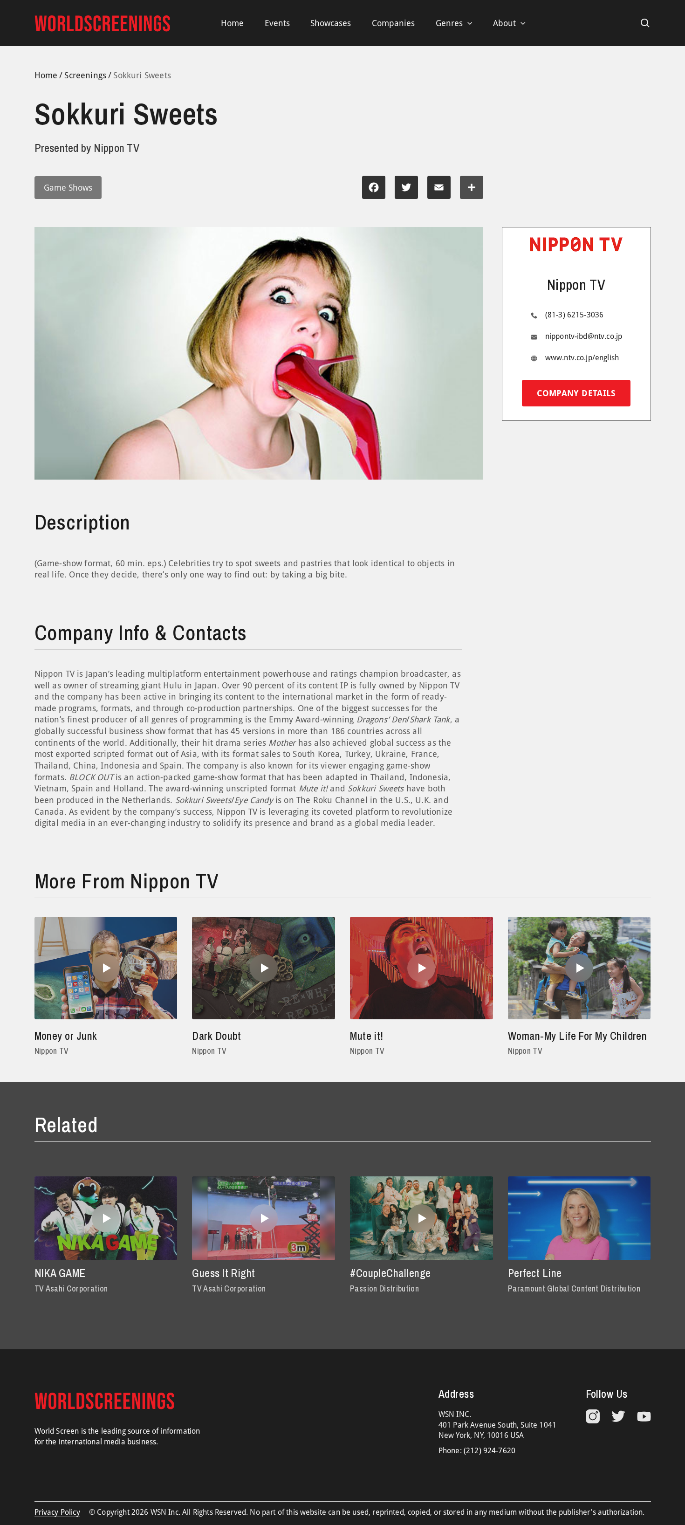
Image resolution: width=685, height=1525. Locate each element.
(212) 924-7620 (489, 1450)
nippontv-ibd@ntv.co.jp (584, 336)
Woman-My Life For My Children (577, 1036)
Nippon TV (51, 1050)
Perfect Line (535, 1273)
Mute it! (367, 1036)
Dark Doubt (216, 1036)
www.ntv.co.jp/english (582, 357)
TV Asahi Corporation (71, 1288)
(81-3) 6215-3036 (574, 314)
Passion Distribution (384, 1288)
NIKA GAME (60, 1273)
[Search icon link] (645, 23)
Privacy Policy (57, 1512)
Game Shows (68, 187)
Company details (576, 393)
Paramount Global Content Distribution (574, 1288)
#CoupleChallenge (390, 1273)
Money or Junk (65, 1036)
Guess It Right (223, 1273)
